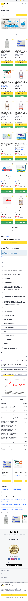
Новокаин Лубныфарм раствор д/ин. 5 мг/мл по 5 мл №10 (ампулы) (21, 51)
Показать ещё (14, 227)
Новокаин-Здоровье (19, 149)
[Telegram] (19, 559)
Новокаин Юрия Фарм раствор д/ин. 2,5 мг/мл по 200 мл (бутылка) (6, 113)
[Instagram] (12, 559)
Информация (4, 573)
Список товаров (23, 3)
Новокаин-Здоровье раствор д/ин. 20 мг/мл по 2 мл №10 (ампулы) (6, 177)
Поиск (20, 3)
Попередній (22, 457)
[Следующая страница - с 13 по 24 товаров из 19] (17, 231)
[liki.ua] (6, 3)
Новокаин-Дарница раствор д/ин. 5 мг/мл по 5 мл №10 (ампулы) (7, 82)
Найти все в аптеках (21, 15)
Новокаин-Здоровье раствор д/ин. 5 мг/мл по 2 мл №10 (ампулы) (21, 177)
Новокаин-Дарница (4, 86)
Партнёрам (4, 577)
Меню (2, 4)
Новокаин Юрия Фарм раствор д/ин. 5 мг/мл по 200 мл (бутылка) (21, 82)
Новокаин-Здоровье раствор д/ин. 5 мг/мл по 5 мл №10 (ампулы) (21, 144)
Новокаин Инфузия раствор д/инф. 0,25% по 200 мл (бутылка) (20, 209)
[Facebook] (9, 559)
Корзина (25, 3)
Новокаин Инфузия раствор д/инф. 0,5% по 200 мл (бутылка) (6, 51)
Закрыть (27, 584)
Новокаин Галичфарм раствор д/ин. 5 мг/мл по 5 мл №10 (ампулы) (7, 209)
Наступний (25, 457)
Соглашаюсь (14, 594)
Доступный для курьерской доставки (13, 39)
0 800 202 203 (14, 539)
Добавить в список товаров (13, 37)
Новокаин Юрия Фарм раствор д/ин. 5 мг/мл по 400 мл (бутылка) (21, 113)
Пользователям (5, 570)
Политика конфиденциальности (14, 599)
